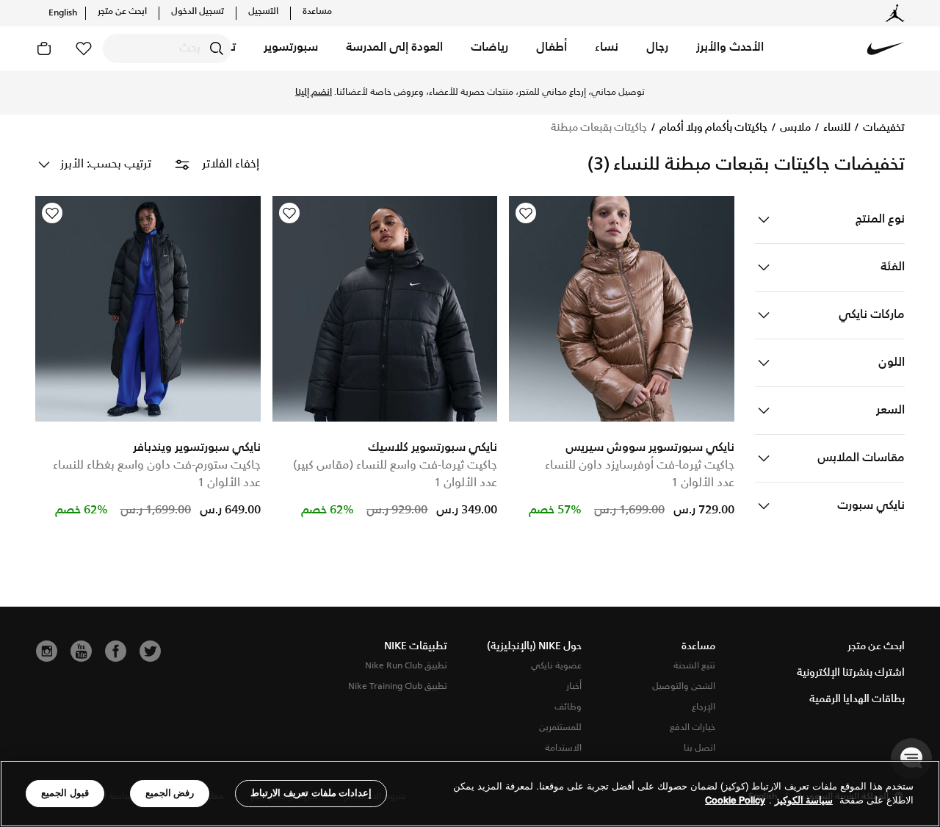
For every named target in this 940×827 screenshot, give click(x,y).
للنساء (835, 128)
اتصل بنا (699, 748)
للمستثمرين (560, 727)
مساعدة (317, 12)
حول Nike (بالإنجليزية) (534, 646)
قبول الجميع (65, 793)
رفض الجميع (170, 793)
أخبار (574, 686)
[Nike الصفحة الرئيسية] (886, 48)
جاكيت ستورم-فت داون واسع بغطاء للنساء (157, 465)
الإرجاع (703, 707)
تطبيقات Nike (415, 646)
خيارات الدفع (692, 727)
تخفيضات (883, 128)
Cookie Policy (735, 801)
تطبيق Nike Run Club (406, 666)
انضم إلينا (313, 92)
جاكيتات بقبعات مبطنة (599, 128)
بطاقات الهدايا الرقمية (857, 699)
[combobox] (167, 48)
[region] (470, 793)
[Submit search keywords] (216, 48)
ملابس (794, 128)
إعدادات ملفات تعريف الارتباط (311, 793)
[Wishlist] (526, 213)
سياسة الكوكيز (804, 801)
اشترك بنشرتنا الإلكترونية (851, 672)
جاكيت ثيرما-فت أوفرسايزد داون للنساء (639, 465)
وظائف (568, 707)
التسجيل (263, 12)
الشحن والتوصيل (683, 686)
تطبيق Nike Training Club (397, 686)
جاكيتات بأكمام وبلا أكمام (712, 128)
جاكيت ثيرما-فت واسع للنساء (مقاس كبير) (395, 465)
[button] (730, 48)
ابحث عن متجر (122, 12)
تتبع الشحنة (694, 666)
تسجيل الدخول (197, 12)
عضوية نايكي (556, 666)
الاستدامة (563, 748)
